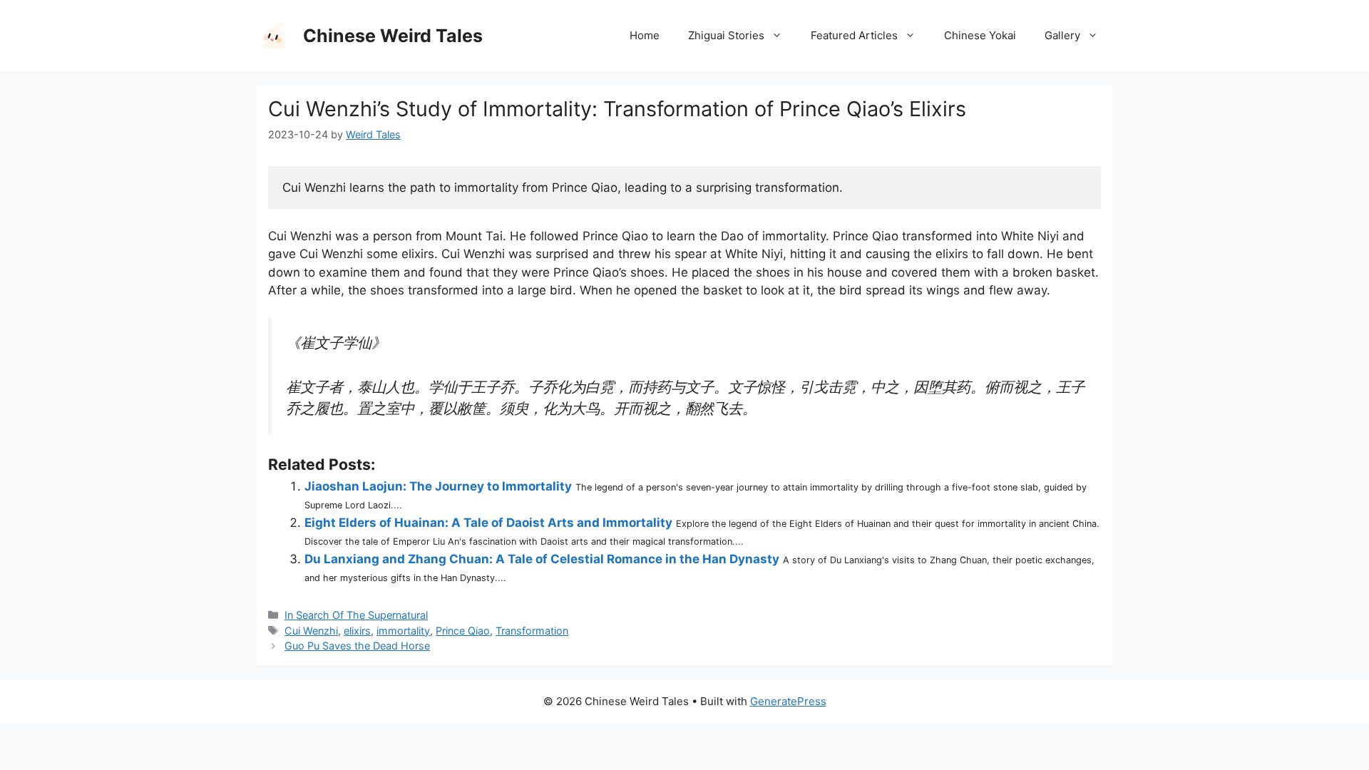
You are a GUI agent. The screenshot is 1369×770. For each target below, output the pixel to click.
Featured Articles (854, 35)
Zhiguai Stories (726, 35)
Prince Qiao (463, 631)
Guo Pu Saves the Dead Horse (357, 646)
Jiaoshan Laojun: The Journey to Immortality (438, 486)
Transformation (532, 631)
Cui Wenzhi (311, 631)
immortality (403, 631)
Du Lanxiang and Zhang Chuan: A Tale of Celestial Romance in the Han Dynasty (541, 559)
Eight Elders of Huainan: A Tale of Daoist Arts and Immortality (488, 522)
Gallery (1062, 35)
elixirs (357, 631)
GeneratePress (788, 701)
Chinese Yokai (980, 35)
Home (645, 35)
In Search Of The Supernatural (356, 615)
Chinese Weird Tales (393, 35)
